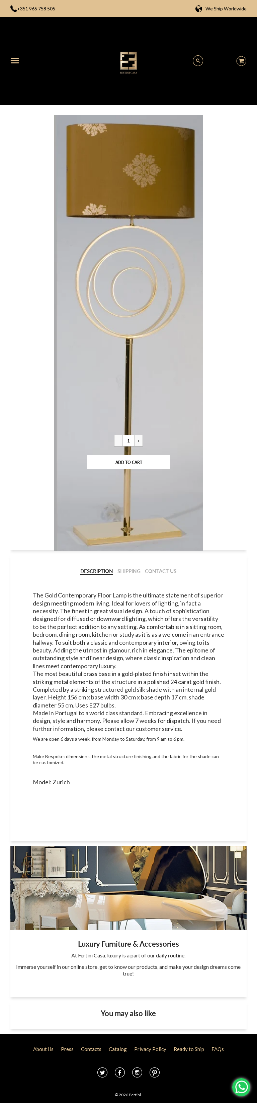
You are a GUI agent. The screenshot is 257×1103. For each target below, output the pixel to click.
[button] (128, 462)
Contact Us (160, 571)
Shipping (129, 571)
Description (96, 571)
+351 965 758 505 (36, 8)
